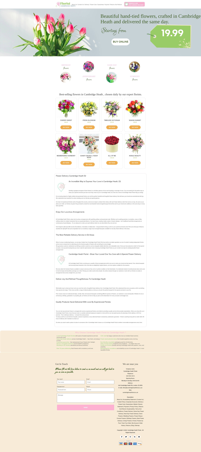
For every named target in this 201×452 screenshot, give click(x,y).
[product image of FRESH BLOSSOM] (89, 108)
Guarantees (100, 4)
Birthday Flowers (131, 418)
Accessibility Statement (129, 399)
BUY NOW (66, 127)
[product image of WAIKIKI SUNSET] (135, 108)
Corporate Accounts (131, 402)
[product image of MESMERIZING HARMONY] (66, 144)
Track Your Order (126, 423)
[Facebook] (121, 436)
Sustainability (130, 409)
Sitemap (137, 425)
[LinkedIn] (134, 436)
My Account (135, 423)
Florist (134, 421)
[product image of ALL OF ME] (112, 144)
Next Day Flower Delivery (131, 414)
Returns (128, 425)
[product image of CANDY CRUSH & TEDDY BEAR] (89, 144)
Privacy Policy (134, 406)
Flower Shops (138, 416)
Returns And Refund (116, 4)
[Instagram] (130, 436)
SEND (86, 407)
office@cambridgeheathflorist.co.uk (132, 388)
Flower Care (93, 4)
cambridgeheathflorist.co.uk (130, 392)
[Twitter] (126, 436)
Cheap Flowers (127, 421)
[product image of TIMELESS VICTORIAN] (112, 108)
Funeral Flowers (121, 418)
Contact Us (81, 4)
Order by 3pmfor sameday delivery (136, 4)
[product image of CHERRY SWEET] (66, 108)
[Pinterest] (139, 436)
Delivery (86, 4)
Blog (132, 425)
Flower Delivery (128, 411)
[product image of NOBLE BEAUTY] (135, 144)
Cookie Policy (121, 402)
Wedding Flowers (128, 416)
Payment (107, 4)
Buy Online (120, 41)
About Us (74, 4)
